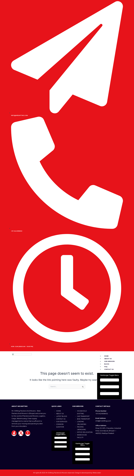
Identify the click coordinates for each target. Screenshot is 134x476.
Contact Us (109, 369)
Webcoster (97, 473)
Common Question (60, 425)
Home (106, 356)
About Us (108, 358)
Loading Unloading (81, 423)
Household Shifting (82, 412)
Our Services (109, 361)
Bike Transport (83, 419)
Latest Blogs (61, 416)
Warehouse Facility (82, 436)
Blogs (106, 364)
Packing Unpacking (81, 428)
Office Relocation (85, 432)
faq (105, 366)
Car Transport (83, 416)
